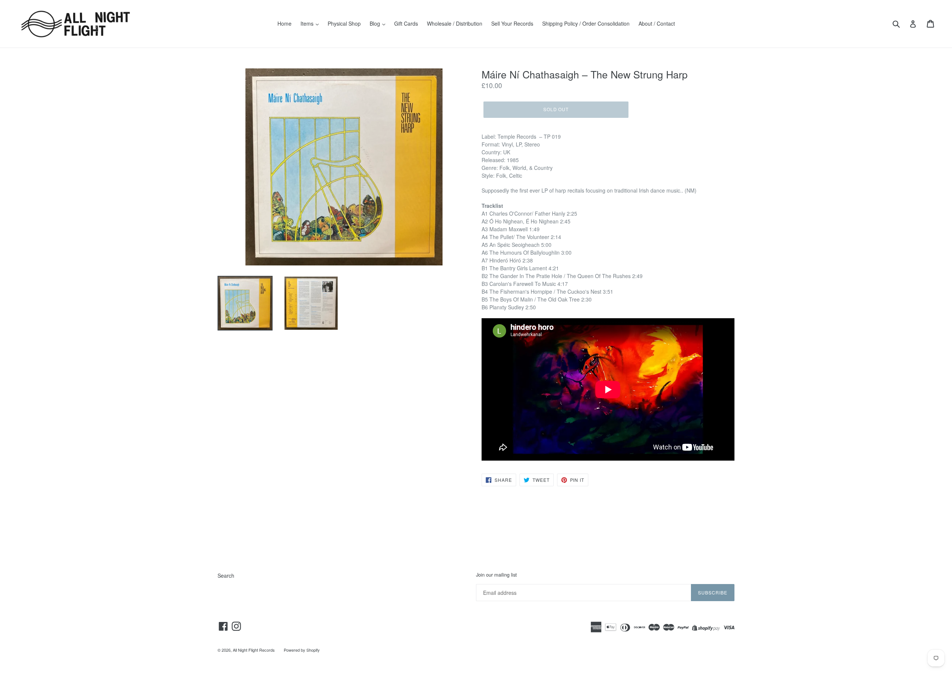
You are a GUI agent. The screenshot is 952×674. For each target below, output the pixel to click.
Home (284, 23)
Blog (376, 23)
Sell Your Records (512, 23)
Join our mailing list (496, 575)
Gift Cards (406, 23)
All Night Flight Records (254, 650)
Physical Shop (344, 23)
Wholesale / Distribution (454, 23)
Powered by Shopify (302, 650)
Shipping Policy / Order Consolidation (586, 23)
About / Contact (657, 23)
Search (226, 575)
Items (307, 23)
